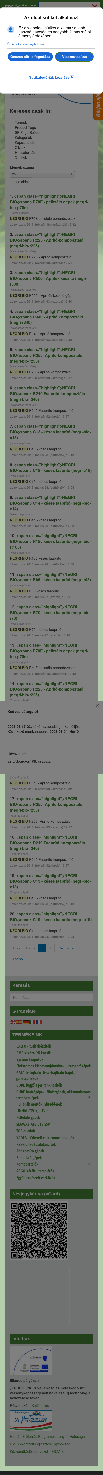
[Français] (39, 1021)
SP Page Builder (28, 132)
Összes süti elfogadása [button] (30, 57)
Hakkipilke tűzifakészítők (36, 1144)
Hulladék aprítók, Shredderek (39, 1104)
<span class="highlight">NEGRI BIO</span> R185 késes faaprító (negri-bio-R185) (50, 541)
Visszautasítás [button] (74, 57)
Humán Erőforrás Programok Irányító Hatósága (47, 1436)
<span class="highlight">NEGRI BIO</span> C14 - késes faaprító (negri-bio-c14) (50, 503)
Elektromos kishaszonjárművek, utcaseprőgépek (53, 1066)
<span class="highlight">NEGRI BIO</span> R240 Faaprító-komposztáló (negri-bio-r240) (47, 393)
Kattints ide (40, 1405)
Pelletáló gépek (28, 1117)
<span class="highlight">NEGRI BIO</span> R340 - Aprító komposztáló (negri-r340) (46, 316)
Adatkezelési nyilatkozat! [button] (29, 44)
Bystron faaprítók (30, 1059)
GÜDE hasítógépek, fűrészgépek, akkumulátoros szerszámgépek (53, 1094)
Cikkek (20, 147)
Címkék (21, 157)
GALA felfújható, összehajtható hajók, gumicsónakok (45, 1075)
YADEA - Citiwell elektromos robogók (45, 1137)
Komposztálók (27, 1164)
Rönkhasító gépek (30, 1151)
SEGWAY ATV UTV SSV (33, 1124)
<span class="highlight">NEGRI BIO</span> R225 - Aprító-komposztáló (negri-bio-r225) (47, 240)
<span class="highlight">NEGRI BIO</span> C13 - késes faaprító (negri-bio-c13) (50, 431)
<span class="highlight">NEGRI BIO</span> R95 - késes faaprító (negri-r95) (50, 577)
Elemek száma (22, 167)
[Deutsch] (26, 1021)
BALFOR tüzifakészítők (33, 1046)
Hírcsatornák (25, 152)
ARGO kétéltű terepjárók (35, 1171)
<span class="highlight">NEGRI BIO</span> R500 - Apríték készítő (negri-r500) (49, 278)
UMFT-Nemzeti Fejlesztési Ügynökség (40, 1443)
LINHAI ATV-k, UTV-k (32, 1110)
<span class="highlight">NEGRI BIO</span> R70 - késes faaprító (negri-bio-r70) (50, 612)
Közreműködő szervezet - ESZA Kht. (39, 1451)
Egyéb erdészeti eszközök (36, 1177)
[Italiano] (33, 1021)
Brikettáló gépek (29, 1157)
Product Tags (25, 127)
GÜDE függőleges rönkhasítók (39, 1085)
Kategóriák (23, 137)
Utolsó (18, 958)
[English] (13, 1021)
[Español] (19, 1021)
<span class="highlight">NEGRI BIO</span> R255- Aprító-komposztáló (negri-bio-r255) (46, 355)
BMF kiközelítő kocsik (33, 1052)
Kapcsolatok (24, 142)
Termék (21, 122)
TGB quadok (25, 1131)
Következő (66, 948)
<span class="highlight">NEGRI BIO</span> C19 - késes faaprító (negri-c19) (51, 467)
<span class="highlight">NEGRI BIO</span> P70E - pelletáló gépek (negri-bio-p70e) (49, 201)
